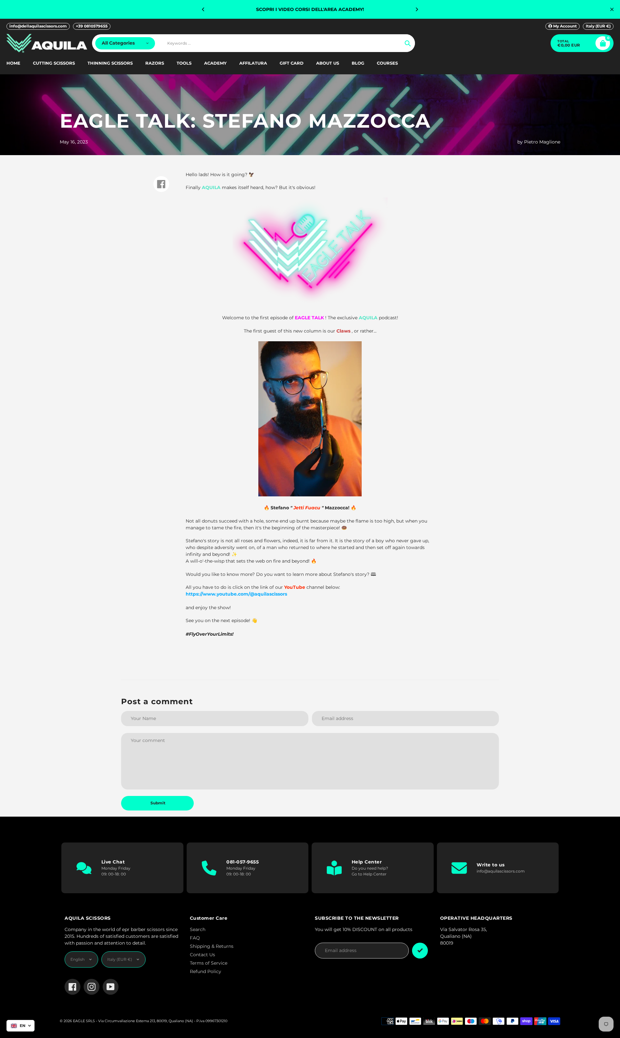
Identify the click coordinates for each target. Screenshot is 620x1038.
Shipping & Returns (211, 946)
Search (197, 929)
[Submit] (420, 951)
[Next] (416, 9)
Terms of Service (208, 963)
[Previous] (203, 9)
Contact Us (202, 955)
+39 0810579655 (92, 26)
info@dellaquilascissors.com (38, 26)
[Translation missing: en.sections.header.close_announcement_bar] (612, 9)
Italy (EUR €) (598, 26)
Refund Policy (205, 971)
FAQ (195, 938)
